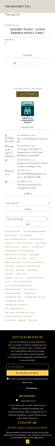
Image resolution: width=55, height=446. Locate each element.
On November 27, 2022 (26, 146)
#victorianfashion (15, 239)
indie (32, 258)
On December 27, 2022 (26, 135)
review (9, 274)
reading (20, 270)
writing (33, 320)
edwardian (11, 251)
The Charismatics (15, 309)
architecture (24, 243)
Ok (27, 441)
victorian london (15, 320)
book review (12, 247)
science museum (35, 278)
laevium (9, 266)
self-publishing (22, 282)
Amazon (21, 427)
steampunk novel (15, 301)
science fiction (14, 278)
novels (9, 270)
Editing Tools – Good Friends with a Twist (27, 31)
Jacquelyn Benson (33, 262)
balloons (41, 243)
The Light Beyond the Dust (20, 312)
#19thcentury (13, 231)
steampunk (30, 293)
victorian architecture (18, 316)
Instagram (31, 427)
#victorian (26, 235)
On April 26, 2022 (24, 181)
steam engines (13, 293)
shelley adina (13, 289)
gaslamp (34, 255)
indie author (12, 262)
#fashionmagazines (35, 231)
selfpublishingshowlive (19, 285)
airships (9, 243)
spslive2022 (30, 289)
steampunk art (13, 297)
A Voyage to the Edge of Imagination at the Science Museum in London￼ (30, 152)
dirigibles (38, 247)
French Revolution (16, 255)
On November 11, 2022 (26, 160)
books (25, 247)
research (33, 270)
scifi (7, 282)
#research (11, 235)
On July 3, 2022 (24, 170)
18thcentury (36, 239)
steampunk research (16, 305)
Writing (9, 40)
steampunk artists (35, 297)
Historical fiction (15, 258)
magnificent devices (28, 266)
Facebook (42, 427)
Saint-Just (21, 274)
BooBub (12, 427)
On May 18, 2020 (12, 25)
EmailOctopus (33, 388)
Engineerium (27, 251)
